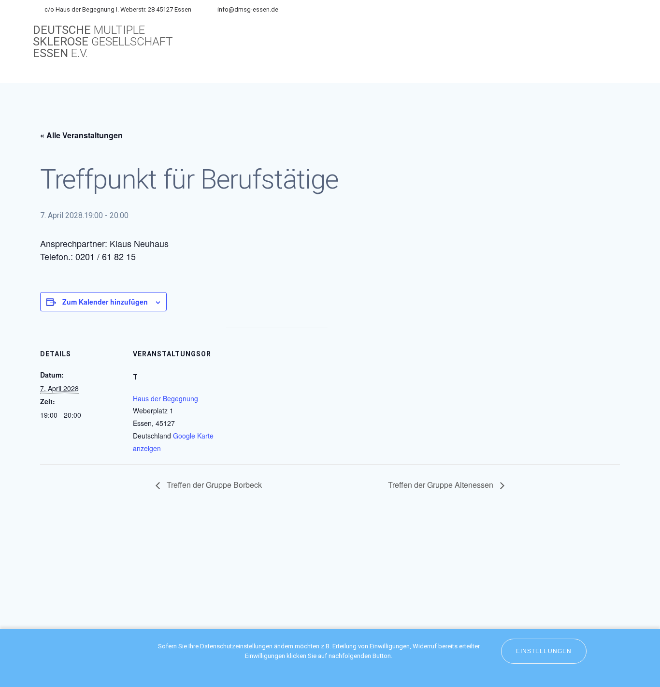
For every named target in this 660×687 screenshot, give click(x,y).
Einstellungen (544, 651)
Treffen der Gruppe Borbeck (213, 484)
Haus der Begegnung (165, 398)
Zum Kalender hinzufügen (105, 302)
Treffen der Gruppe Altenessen (441, 484)
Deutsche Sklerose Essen (103, 41)
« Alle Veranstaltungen (81, 135)
